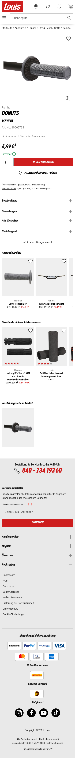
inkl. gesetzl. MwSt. (22, 184)
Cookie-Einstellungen (14, 614)
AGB (5, 580)
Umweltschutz (10, 608)
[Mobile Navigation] (4, 17)
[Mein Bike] (47, 6)
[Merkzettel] (59, 6)
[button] (69, 18)
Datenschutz (10, 586)
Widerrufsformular (13, 597)
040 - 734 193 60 (42, 470)
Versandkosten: (9, 188)
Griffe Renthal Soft (18, 303)
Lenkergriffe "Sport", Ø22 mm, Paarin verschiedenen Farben (18, 376)
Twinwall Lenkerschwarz (51, 303)
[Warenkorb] (70, 6)
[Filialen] (36, 6)
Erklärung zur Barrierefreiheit (18, 603)
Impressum (9, 575)
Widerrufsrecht (11, 591)
